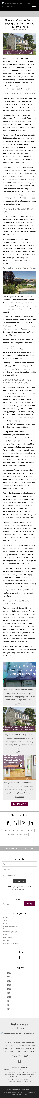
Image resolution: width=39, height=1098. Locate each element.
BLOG (19, 1028)
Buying (8, 830)
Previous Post (11, 848)
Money (5, 935)
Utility (23, 830)
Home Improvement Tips (10, 943)
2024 (9, 981)
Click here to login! (19, 889)
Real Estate (6, 917)
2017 (8, 1009)
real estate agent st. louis (10, 926)
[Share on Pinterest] (23, 823)
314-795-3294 (23, 1056)
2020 (9, 997)
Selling (16, 830)
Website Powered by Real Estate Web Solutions (19, 1089)
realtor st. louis (7, 937)
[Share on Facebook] (8, 823)
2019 (9, 1001)
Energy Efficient (23, 835)
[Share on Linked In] (31, 823)
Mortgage (6, 940)
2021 (8, 993)
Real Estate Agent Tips (10, 932)
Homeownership (8, 929)
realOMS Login (23, 1094)
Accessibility (20, 1081)
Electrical (12, 835)
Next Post (30, 848)
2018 (8, 1005)
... (30, 835)
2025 (9, 977)
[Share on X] (16, 823)
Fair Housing (28, 1081)
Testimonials (19, 1024)
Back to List (19, 804)
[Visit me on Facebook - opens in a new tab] (19, 958)
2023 (9, 985)
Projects (31, 830)
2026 (9, 973)
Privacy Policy (11, 1081)
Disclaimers (15, 1094)
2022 (9, 989)
